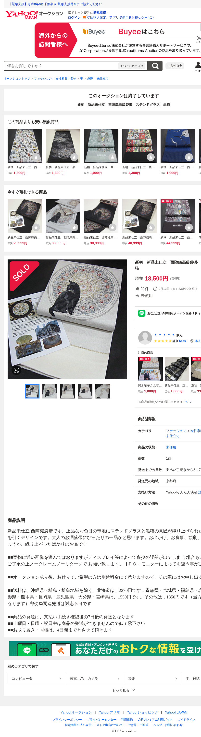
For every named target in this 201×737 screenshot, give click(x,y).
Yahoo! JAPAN (176, 712)
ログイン (74, 17)
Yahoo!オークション (76, 712)
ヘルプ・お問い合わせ (168, 725)
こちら (186, 402)
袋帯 (90, 78)
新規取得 (99, 12)
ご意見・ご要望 (138, 725)
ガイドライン (186, 719)
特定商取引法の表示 (78, 725)
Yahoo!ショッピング (142, 712)
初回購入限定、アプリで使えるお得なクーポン (120, 17)
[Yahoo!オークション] (34, 12)
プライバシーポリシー (67, 719)
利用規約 (127, 719)
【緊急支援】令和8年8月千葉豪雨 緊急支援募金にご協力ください (55, 4)
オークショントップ (17, 78)
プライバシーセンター (101, 719)
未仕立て (103, 78)
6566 (182, 341)
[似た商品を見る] (16, 370)
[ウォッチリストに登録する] (36, 157)
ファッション (43, 78)
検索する (155, 66)
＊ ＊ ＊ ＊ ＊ (164, 335)
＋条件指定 (174, 66)
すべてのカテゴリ (131, 66)
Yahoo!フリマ (109, 712)
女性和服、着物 (66, 78)
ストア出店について (109, 725)
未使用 (171, 447)
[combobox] (61, 65)
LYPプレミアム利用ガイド (155, 719)
